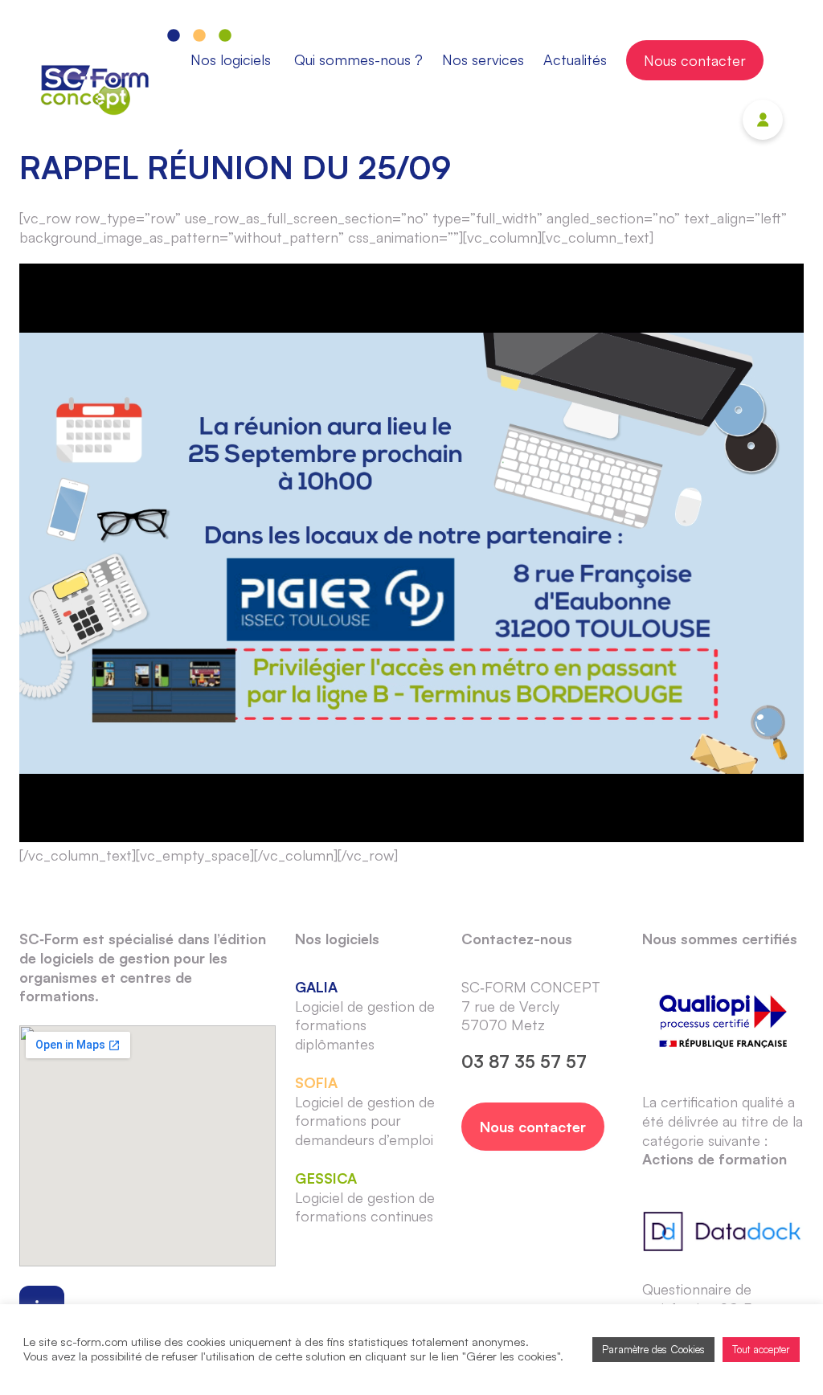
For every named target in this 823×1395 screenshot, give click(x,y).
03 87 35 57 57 (524, 1061)
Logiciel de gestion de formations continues (365, 1197)
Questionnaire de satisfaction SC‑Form (710, 1298)
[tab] (232, 60)
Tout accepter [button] (761, 1349)
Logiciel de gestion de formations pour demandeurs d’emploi (365, 1111)
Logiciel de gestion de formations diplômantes (365, 1015)
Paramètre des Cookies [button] (653, 1349)
